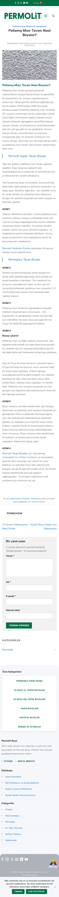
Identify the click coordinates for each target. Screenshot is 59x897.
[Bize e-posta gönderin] (16, 859)
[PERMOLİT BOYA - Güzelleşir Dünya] (23, 16)
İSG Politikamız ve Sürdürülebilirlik (22, 783)
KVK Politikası (36, 891)
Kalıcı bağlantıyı (20, 502)
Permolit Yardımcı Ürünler (16, 248)
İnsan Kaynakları (13, 776)
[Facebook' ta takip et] (15, 3)
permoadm (12, 43)
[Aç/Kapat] (55, 649)
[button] (46, 16)
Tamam (18, 891)
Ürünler (8, 809)
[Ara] (53, 16)
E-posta (11, 596)
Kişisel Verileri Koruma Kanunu (20, 795)
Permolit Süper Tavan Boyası (27, 156)
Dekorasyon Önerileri (24, 26)
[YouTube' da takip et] (27, 3)
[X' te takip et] (21, 3)
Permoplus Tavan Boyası (24, 259)
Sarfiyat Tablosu (13, 834)
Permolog (41, 26)
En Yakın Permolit (13, 828)
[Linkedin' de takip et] (24, 3)
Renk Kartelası (12, 815)
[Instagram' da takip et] (18, 3)
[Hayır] (55, 887)
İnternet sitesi (13, 610)
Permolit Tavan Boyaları (15, 453)
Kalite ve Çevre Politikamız (18, 789)
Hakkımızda (11, 840)
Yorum (10, 555)
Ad (8, 582)
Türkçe (36, 3)
